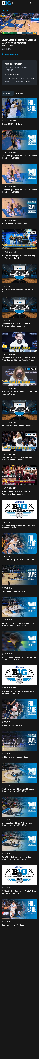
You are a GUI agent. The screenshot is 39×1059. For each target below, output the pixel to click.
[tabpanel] (19, 513)
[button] (30, 3)
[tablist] (14, 93)
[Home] (8, 3)
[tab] (8, 93)
